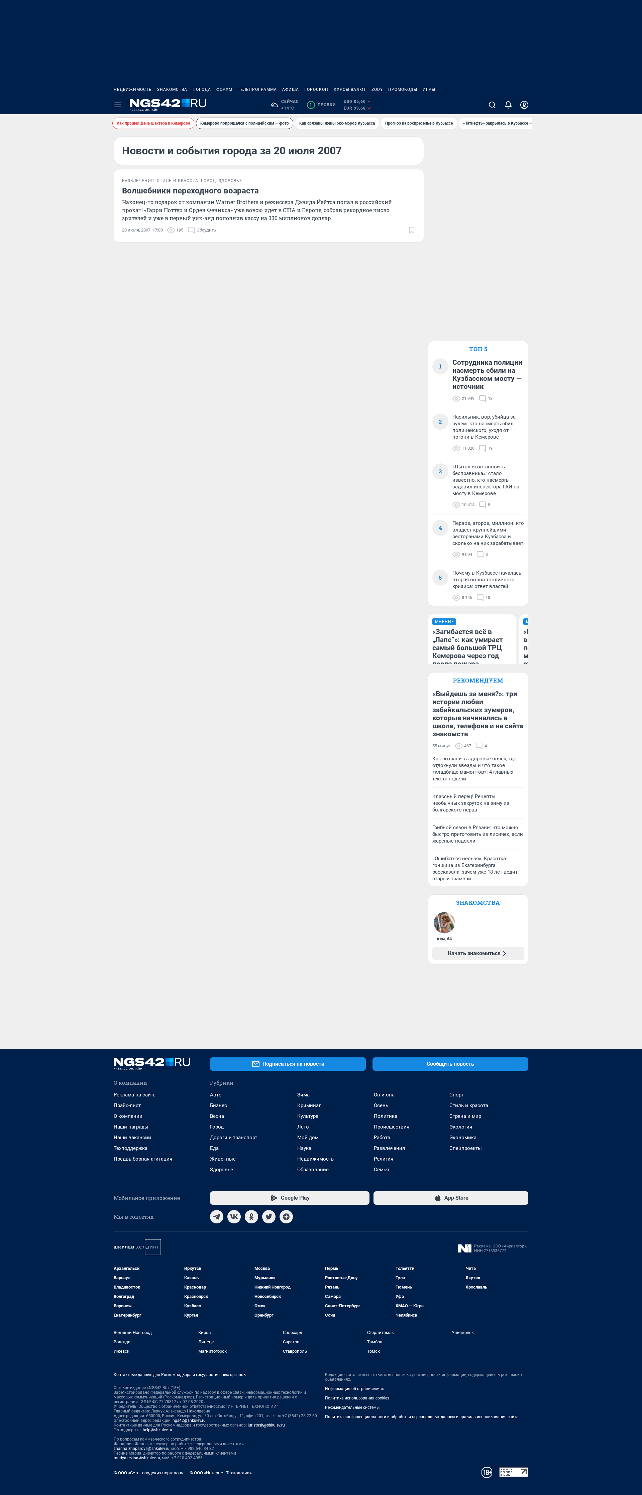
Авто (216, 1095)
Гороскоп (316, 89)
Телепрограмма (257, 89)
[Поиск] (492, 105)
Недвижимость (133, 89)
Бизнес (218, 1105)
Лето (303, 1127)
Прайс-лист (127, 1105)
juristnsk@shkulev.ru (266, 1425)
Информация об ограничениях (354, 1388)
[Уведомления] (508, 105)
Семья (381, 1170)
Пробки (322, 105)
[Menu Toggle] (118, 105)
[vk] (234, 1216)
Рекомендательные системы (352, 1407)
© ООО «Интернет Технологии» (221, 1472)
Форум (224, 89)
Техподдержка (130, 1148)
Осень (381, 1105)
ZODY (377, 89)
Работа (382, 1138)
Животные (223, 1159)
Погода (202, 89)
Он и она (384, 1095)
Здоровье (221, 1170)
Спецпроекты (465, 1148)
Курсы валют (350, 89)
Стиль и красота (468, 1105)
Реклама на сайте (134, 1095)
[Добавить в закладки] (412, 230)
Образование (313, 1170)
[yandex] (286, 1216)
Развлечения (389, 1148)
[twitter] (269, 1216)
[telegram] (216, 1216)
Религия (383, 1159)
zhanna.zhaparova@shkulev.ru (142, 1448)
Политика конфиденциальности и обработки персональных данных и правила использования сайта (422, 1416)
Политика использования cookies (357, 1398)
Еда (214, 1148)
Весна (217, 1116)
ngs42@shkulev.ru (189, 1420)
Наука (304, 1148)
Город (217, 1127)
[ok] (251, 1216)
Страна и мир (465, 1116)
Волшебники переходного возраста (190, 190)
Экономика (462, 1138)
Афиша (290, 89)
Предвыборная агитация (143, 1159)
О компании (128, 1116)
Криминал (309, 1105)
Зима (303, 1095)
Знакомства (172, 89)
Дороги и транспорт (233, 1138)
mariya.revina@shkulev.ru (137, 1458)
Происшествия (391, 1127)
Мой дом (308, 1138)
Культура (307, 1116)
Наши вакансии (132, 1138)
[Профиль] (524, 105)
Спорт (456, 1095)
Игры (429, 89)
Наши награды (131, 1127)
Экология (460, 1127)
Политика (385, 1116)
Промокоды (402, 89)
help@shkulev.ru (157, 1430)
